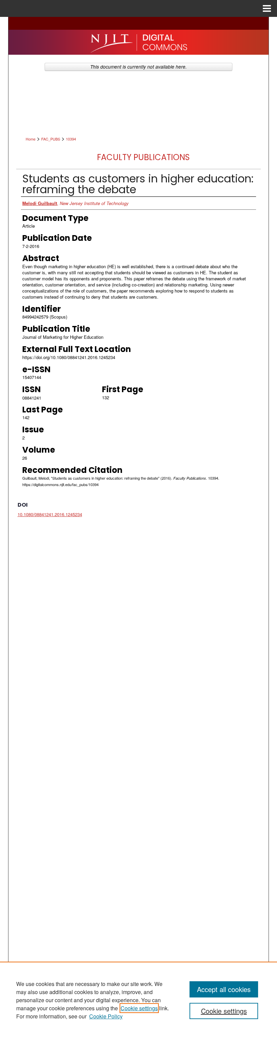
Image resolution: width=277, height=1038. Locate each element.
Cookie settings (139, 1008)
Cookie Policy (106, 1016)
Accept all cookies (224, 989)
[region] (138, 1000)
